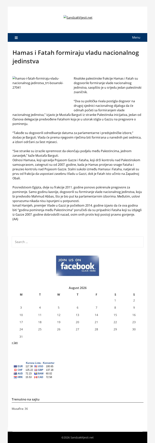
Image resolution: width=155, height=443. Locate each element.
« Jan (15, 342)
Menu (136, 37)
